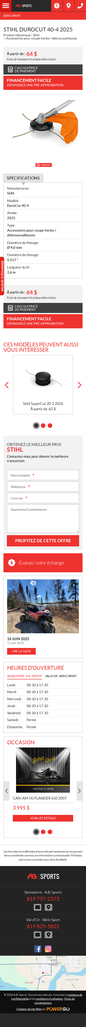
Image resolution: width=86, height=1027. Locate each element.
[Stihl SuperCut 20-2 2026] (43, 378)
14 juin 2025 (18, 639)
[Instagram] (48, 948)
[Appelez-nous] (80, 5)
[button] (6, 385)
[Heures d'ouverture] (57, 5)
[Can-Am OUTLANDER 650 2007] (43, 770)
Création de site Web (29, 1009)
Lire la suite (21, 651)
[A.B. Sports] (31, 5)
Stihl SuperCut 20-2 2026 (43, 403)
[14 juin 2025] (43, 606)
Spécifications (23, 178)
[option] (43, 384)
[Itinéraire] (68, 5)
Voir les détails (43, 818)
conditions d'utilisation (49, 998)
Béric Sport (12, 15)
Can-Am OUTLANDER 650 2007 (40, 798)
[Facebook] (37, 948)
